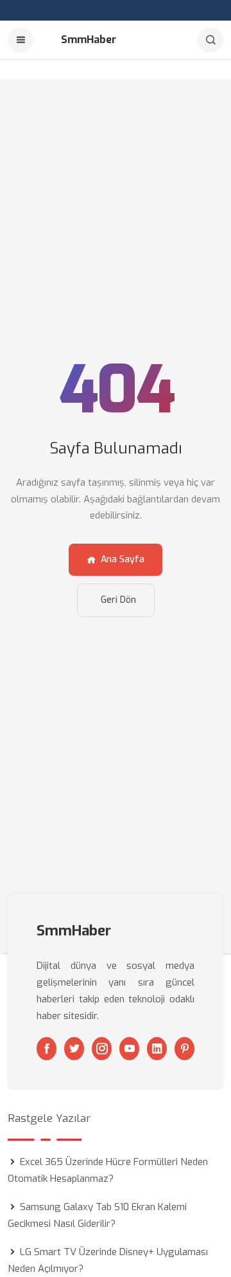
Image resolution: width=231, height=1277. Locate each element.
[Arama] (210, 40)
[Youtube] (129, 1048)
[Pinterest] (184, 1048)
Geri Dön (118, 600)
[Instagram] (102, 1048)
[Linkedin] (157, 1048)
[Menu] (20, 40)
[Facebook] (46, 1048)
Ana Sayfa (122, 559)
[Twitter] (74, 1048)
